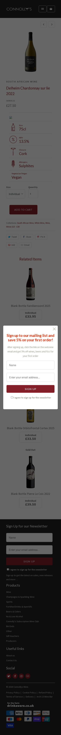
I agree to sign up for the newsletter (32, 397)
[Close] (54, 329)
